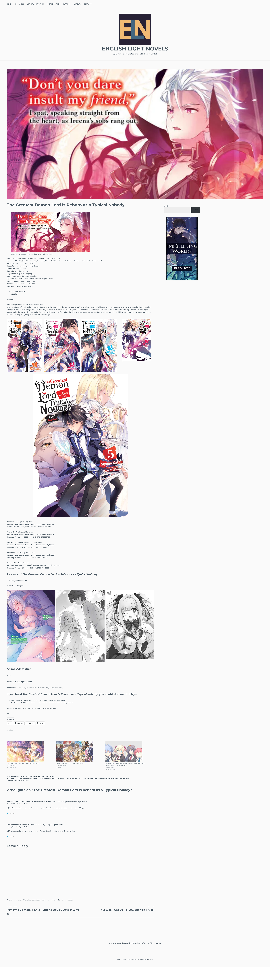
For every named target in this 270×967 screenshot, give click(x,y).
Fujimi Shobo (47, 778)
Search (166, 206)
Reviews (77, 4)
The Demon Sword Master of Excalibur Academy (23, 763)
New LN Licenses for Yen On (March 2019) (70, 763)
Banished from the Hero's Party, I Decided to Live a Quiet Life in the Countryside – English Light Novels (47, 801)
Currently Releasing (25, 778)
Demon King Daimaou (19, 700)
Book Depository (38, 524)
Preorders (19, 4)
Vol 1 (26, 580)
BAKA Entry (11, 688)
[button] (24, 345)
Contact (88, 4)
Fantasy (37, 778)
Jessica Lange (65, 778)
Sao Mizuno (89, 778)
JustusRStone (34, 776)
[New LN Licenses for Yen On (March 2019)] (79, 751)
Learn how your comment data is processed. (55, 900)
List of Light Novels (35, 4)
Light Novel (50, 776)
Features (66, 4)
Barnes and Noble (22, 524)
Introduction (53, 4)
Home (9, 4)
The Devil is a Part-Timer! (20, 703)
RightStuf (50, 524)
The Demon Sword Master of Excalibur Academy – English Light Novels (35, 825)
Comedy (12, 778)
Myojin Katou (77, 778)
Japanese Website (18, 291)
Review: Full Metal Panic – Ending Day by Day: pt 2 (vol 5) (43, 910)
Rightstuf (50, 534)
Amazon (10, 524)
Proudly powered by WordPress (125, 959)
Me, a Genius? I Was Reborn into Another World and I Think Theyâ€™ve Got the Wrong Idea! (125, 764)
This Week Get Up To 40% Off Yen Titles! (126, 908)
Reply (28, 804)
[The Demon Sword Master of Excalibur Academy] (30, 751)
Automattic (149, 959)
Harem (56, 778)
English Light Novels (135, 48)
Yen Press (25, 780)
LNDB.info (14, 294)
